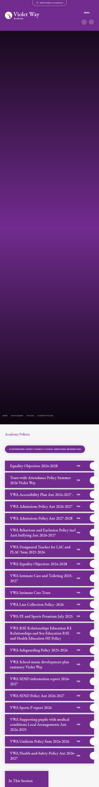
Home (4, 415)
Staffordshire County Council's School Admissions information (45, 449)
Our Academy (17, 415)
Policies (30, 415)
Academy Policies (45, 415)
